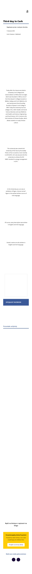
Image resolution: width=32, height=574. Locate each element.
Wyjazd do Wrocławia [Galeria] (15, 364)
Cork (8, 34)
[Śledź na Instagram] (18, 559)
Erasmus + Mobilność (15, 34)
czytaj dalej (11, 387)
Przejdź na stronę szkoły (16, 544)
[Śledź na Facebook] (13, 559)
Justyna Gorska (22, 27)
